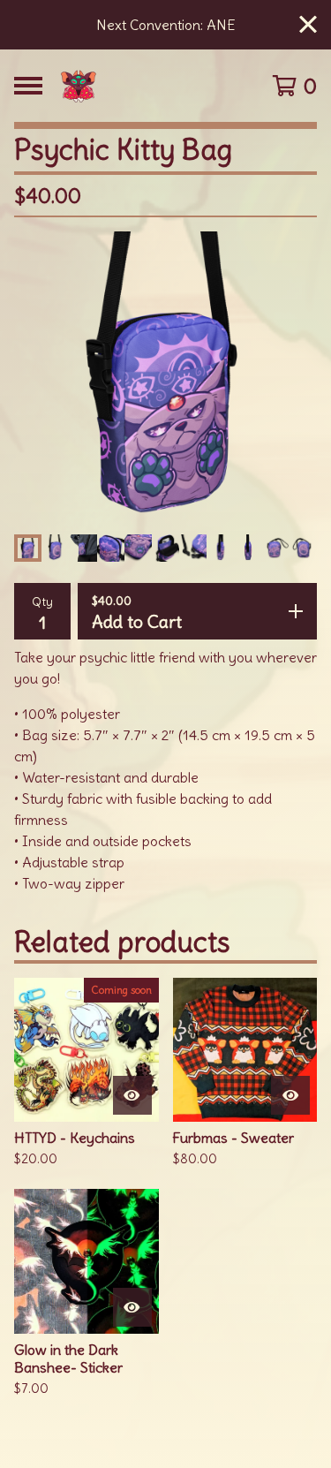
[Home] (147, 86)
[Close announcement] (308, 25)
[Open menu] (28, 85)
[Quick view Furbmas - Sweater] (290, 1095)
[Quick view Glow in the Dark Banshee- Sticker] (132, 1307)
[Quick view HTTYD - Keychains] (132, 1095)
